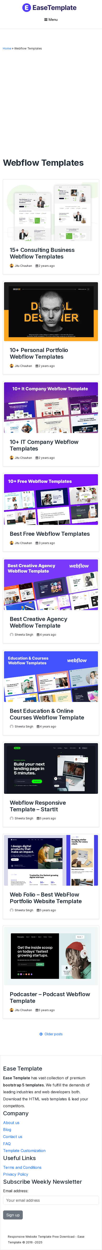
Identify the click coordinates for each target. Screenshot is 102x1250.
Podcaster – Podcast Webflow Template (50, 997)
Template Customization (24, 1150)
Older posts (53, 1034)
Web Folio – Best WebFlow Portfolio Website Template (46, 898)
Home (7, 48)
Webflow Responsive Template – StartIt (38, 806)
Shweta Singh (24, 634)
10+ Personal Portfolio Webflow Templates (39, 353)
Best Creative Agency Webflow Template (38, 622)
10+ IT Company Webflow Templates (44, 445)
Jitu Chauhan (23, 266)
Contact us (12, 1136)
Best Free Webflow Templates (50, 533)
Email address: (15, 1190)
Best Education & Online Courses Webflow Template (47, 714)
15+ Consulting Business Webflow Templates (42, 253)
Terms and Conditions (22, 1167)
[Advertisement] (51, 104)
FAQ (7, 1143)
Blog (7, 1129)
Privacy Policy (15, 1174)
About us (11, 1122)
